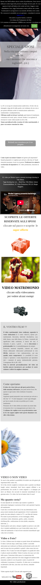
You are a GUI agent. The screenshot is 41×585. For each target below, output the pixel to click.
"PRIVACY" (20, 15)
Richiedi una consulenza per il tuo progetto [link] (20, 143)
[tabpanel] (20, 54)
